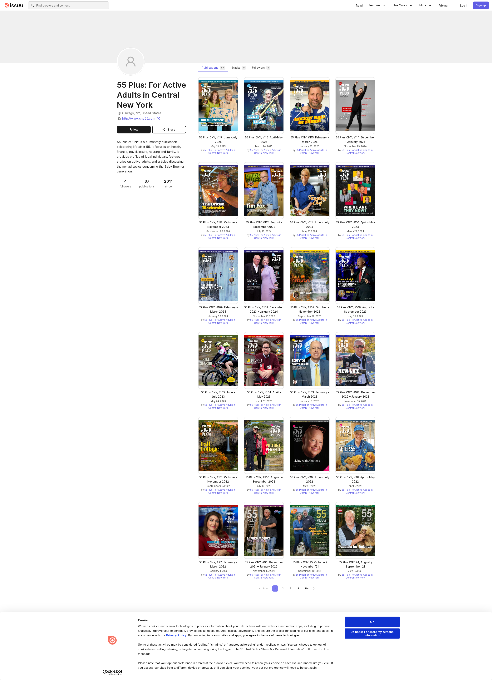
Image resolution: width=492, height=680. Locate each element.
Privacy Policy (176, 635)
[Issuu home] (14, 5)
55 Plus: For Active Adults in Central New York (219, 152)
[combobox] (71, 5)
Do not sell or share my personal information (372, 633)
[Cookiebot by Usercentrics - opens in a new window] (112, 672)
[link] (359, 5)
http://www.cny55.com (141, 118)
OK (372, 621)
